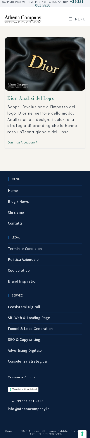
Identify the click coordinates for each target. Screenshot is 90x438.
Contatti (15, 223)
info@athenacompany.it (28, 409)
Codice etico (19, 270)
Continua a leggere (22, 142)
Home (13, 190)
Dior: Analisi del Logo (30, 98)
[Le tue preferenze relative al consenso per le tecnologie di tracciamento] (82, 434)
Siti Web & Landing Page (29, 318)
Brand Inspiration (23, 281)
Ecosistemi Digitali (24, 307)
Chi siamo (16, 212)
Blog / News (18, 201)
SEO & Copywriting (24, 339)
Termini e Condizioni (25, 248)
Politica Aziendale (23, 259)
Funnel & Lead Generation (30, 328)
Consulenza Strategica (27, 361)
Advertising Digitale (25, 350)
